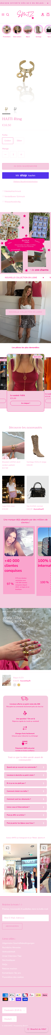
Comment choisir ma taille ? (17, 791)
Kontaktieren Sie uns (11, 973)
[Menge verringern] (5, 154)
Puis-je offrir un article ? (16, 815)
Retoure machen (9, 968)
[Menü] (3, 15)
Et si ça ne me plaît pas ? (16, 783)
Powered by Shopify (21, 1026)
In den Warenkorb (25, 166)
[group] (6, 31)
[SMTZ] (25, 14)
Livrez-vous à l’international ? (18, 807)
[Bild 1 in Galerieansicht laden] (25, 71)
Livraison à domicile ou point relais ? (21, 775)
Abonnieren (12, 926)
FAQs (4, 964)
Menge (5, 148)
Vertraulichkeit (8, 951)
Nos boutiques (8, 960)
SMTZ (10, 1026)
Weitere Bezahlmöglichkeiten (25, 182)
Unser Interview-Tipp (11, 956)
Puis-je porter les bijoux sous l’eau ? (20, 823)
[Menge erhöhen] (21, 154)
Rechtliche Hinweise (11, 947)
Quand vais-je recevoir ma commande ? (22, 767)
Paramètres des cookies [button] (13, 977)
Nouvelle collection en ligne (25, 312)
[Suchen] (9, 15)
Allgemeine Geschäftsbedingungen (18, 943)
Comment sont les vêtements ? (19, 799)
